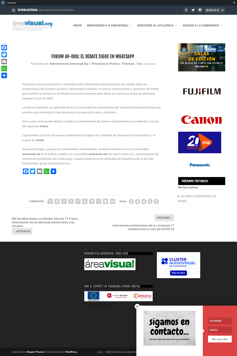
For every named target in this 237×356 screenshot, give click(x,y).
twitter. (40, 140)
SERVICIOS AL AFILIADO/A (155, 25)
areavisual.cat (31, 154)
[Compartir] (4, 75)
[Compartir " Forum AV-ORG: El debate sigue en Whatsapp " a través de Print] (112, 201)
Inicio (77, 25)
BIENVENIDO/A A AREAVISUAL (107, 25)
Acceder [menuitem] (11, 2)
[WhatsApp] (4, 68)
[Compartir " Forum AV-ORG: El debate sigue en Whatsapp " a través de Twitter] (57, 201)
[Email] (4, 61)
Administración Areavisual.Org (68, 63)
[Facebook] (4, 47)
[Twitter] (4, 54)
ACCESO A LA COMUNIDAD (201, 25)
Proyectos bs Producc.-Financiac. (113, 63)
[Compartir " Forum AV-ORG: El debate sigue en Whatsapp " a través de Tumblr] (70, 201)
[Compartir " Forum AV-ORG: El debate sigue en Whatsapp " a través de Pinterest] (77, 201)
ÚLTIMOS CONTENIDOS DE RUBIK (197, 199)
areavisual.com (98, 154)
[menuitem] (3, 3)
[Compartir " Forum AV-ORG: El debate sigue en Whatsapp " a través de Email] (105, 201)
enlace (43, 126)
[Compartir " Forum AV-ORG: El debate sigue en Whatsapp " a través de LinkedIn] (84, 201)
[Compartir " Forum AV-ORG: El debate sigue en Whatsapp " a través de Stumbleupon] (98, 201)
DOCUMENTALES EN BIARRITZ (56, 10)
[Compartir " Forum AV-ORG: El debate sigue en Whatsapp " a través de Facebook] (50, 201)
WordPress (71, 352)
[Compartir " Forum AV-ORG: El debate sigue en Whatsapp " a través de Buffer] (91, 201)
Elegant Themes (36, 352)
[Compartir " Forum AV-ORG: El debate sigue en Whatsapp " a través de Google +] (64, 201)
